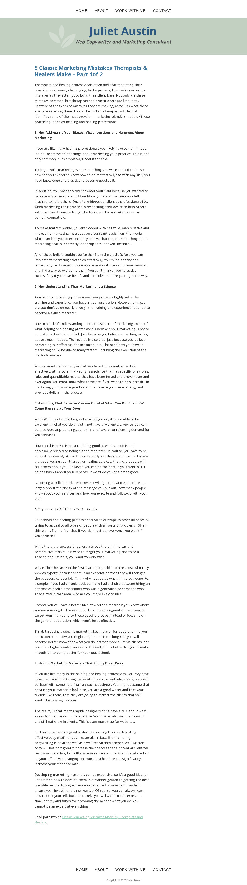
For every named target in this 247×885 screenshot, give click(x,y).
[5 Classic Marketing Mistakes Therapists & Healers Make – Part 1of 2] (123, 20)
